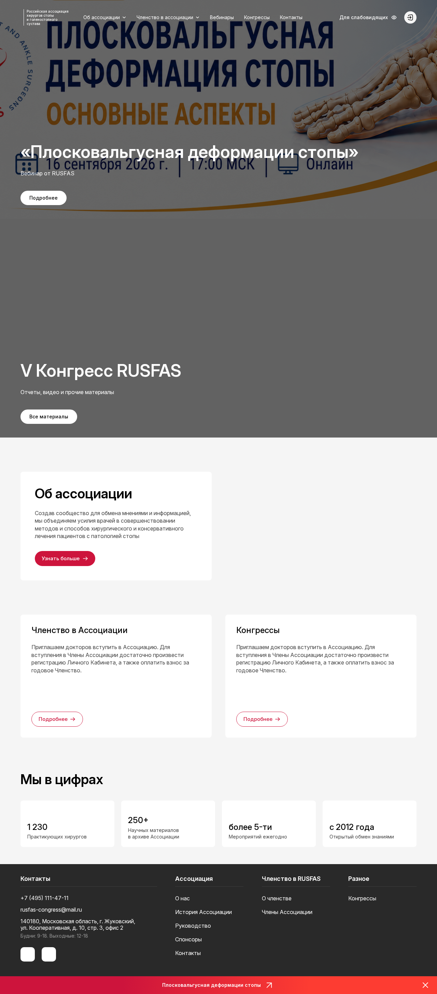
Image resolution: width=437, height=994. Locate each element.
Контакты (291, 17)
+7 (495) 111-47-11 (44, 898)
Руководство (193, 925)
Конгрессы (257, 17)
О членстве (277, 898)
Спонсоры (188, 939)
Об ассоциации (101, 17)
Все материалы (48, 416)
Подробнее (43, 198)
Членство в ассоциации (165, 17)
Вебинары (222, 17)
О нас (182, 898)
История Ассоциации (203, 912)
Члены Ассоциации (287, 912)
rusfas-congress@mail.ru (51, 909)
